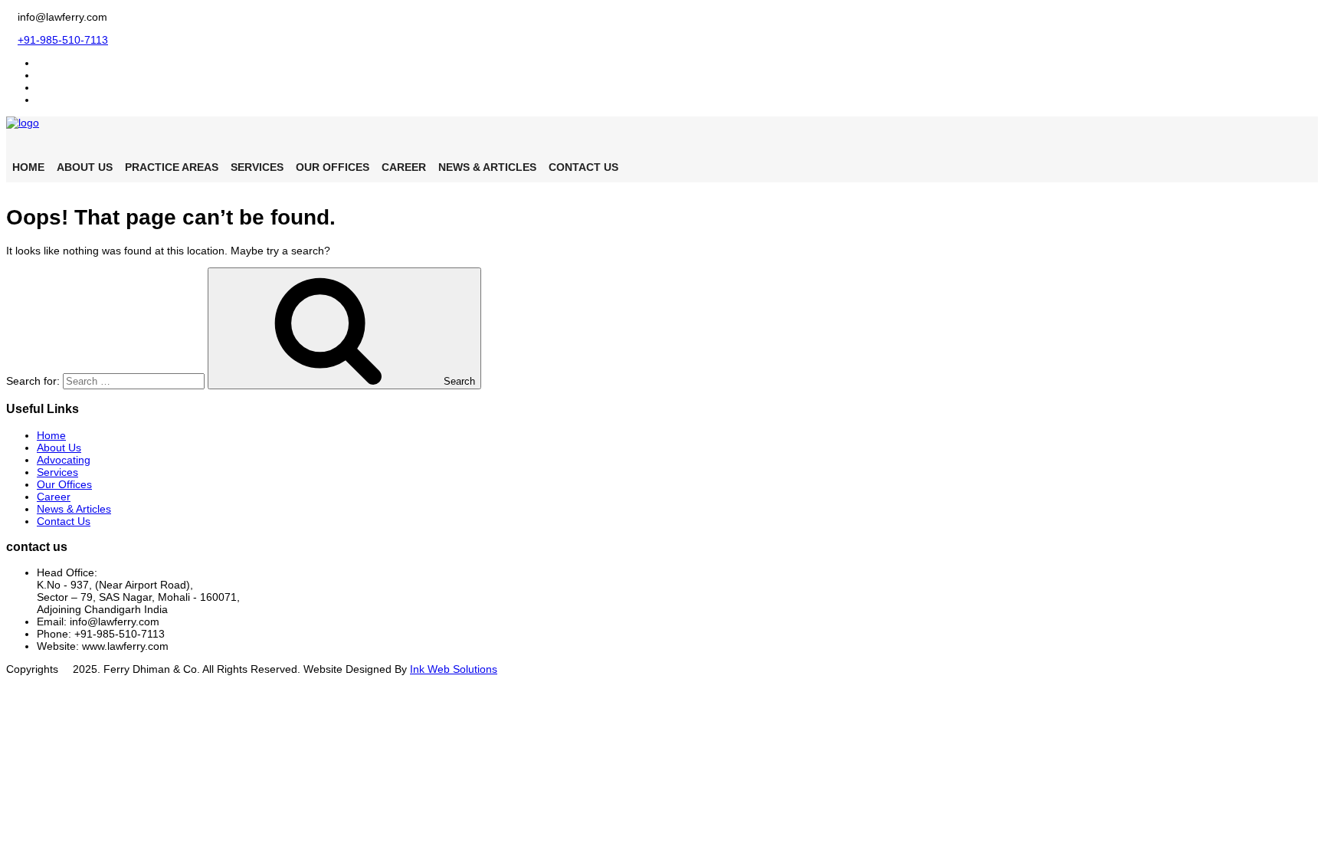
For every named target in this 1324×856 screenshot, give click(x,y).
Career (404, 167)
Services (257, 167)
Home (28, 167)
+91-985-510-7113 (63, 40)
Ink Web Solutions (453, 669)
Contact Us (583, 167)
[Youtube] (41, 99)
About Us (85, 167)
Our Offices (332, 167)
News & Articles (487, 167)
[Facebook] (41, 63)
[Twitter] (41, 75)
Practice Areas (171, 167)
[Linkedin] (41, 87)
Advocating (63, 460)
